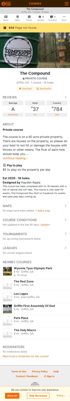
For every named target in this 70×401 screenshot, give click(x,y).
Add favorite (45, 88)
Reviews (10, 97)
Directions (27, 88)
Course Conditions (20, 220)
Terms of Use (18, 371)
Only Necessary (38, 395)
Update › (46, 224)
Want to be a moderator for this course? (26, 356)
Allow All (12, 395)
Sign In (50, 376)
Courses (35, 3)
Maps (7, 206)
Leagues (10, 248)
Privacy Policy (40, 371)
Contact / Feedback (27, 376)
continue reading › (15, 158)
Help (56, 371)
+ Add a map (42, 210)
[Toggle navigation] (67, 3)
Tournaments (15, 234)
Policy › (61, 396)
